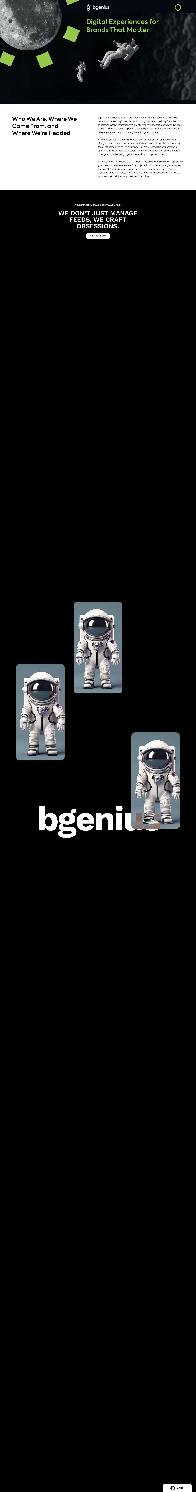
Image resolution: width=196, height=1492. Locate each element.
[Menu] (178, 7)
